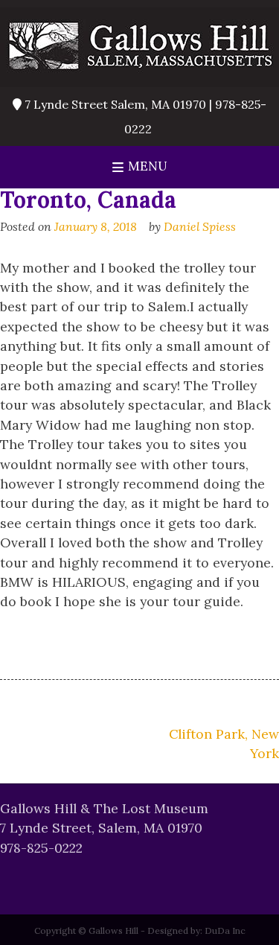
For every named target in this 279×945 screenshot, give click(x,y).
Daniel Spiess (200, 226)
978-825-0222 (41, 847)
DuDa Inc (225, 930)
